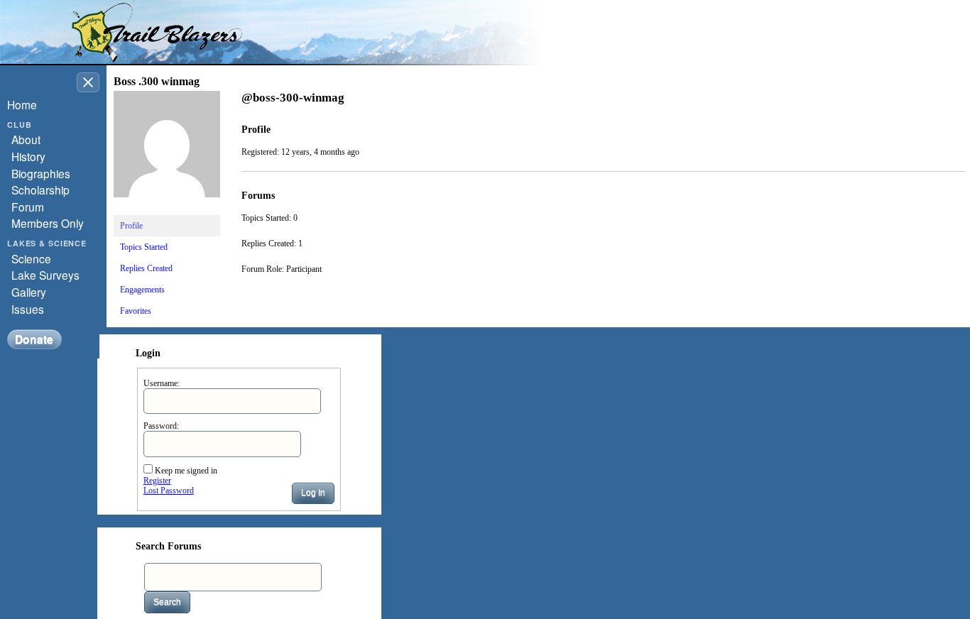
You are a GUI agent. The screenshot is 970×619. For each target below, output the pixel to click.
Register (157, 481)
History (28, 156)
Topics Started (144, 247)
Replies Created (146, 268)
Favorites (135, 311)
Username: (161, 383)
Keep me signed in (186, 471)
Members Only (47, 223)
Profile (131, 226)
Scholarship (40, 189)
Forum (27, 206)
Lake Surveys (45, 275)
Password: (161, 426)
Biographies (40, 173)
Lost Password (168, 490)
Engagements (142, 290)
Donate (34, 339)
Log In (313, 493)
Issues (27, 309)
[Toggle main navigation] (88, 82)
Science (31, 258)
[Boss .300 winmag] (167, 209)
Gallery (28, 292)
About (25, 139)
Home (22, 104)
